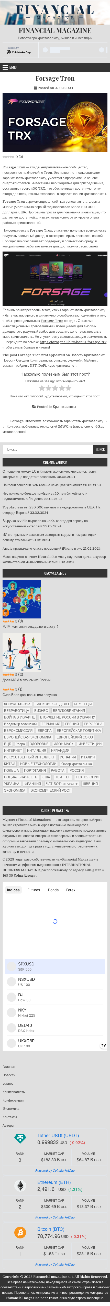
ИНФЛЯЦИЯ (36, 751)
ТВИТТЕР (63, 777)
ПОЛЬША (11, 770)
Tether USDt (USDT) (58, 1135)
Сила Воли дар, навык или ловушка (30, 695)
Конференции (13, 1100)
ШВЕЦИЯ (90, 784)
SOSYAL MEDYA (17, 704)
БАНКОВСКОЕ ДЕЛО (52, 704)
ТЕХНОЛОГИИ (87, 777)
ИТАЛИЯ (88, 757)
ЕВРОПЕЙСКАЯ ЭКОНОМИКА (27, 737)
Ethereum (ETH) (54, 1182)
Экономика (11, 1109)
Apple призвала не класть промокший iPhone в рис (42, 548)
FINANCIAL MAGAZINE (55, 30)
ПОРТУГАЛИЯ (35, 770)
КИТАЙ (9, 764)
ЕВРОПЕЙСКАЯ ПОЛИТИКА (79, 731)
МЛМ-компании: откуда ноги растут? (31, 626)
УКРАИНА (11, 784)
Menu (13, 67)
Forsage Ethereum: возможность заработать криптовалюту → (58, 421)
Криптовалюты (64, 407)
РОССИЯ (77, 770)
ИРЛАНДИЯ (60, 751)
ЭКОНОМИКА (14, 790)
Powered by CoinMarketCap (55, 1170)
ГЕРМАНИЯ (51, 724)
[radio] (42, 389)
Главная (9, 1067)
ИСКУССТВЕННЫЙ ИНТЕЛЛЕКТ (29, 757)
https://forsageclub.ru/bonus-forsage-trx (73, 342)
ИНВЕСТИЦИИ (90, 744)
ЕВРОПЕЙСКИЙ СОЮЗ (75, 737)
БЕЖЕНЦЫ (83, 704)
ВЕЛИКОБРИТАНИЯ (69, 711)
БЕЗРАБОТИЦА (16, 711)
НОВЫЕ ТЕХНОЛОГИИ (38, 764)
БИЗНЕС (41, 711)
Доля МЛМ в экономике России (26, 680)
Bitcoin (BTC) (50, 1228)
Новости (9, 1075)
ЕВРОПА (45, 731)
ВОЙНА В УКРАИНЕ (19, 717)
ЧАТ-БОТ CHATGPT (62, 784)
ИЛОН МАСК (63, 744)
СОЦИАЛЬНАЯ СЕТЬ (20, 777)
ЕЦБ (7, 744)
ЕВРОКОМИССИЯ (18, 731)
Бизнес (8, 1083)
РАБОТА (57, 770)
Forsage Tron (55, 78)
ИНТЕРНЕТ (13, 751)
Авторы (8, 1125)
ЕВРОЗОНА (93, 724)
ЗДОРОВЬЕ (39, 744)
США (46, 777)
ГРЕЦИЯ (72, 724)
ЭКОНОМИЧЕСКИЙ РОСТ (50, 790)
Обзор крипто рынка (76, 764)
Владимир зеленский (20, 724)
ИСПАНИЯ (68, 757)
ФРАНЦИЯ (33, 784)
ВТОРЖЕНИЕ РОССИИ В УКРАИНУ (67, 717)
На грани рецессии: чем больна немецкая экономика (42, 485)
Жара (20, 744)
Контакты (10, 1117)
